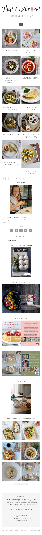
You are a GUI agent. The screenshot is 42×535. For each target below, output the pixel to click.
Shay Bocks (30, 530)
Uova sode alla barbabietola (30, 51)
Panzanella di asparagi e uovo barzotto (11, 80)
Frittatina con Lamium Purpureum (31, 108)
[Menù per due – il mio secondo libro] (30, 471)
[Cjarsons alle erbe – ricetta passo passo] (11, 471)
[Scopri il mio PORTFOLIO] (21, 298)
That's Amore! (21, 10)
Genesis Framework (15, 532)
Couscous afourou (11, 135)
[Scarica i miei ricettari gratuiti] (21, 262)
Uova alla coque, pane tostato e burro (11, 163)
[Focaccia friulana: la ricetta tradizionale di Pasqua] (11, 451)
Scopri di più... (21, 484)
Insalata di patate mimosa (31, 172)
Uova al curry (11, 50)
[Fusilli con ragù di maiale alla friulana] (30, 451)
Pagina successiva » (18, 178)
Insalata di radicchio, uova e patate (11, 108)
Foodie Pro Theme (19, 530)
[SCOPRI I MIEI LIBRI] (21, 347)
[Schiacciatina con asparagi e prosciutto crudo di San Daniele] (30, 430)
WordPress (32, 532)
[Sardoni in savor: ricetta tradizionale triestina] (11, 430)
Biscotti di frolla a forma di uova (31, 136)
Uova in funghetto (31, 78)
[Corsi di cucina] (21, 399)
